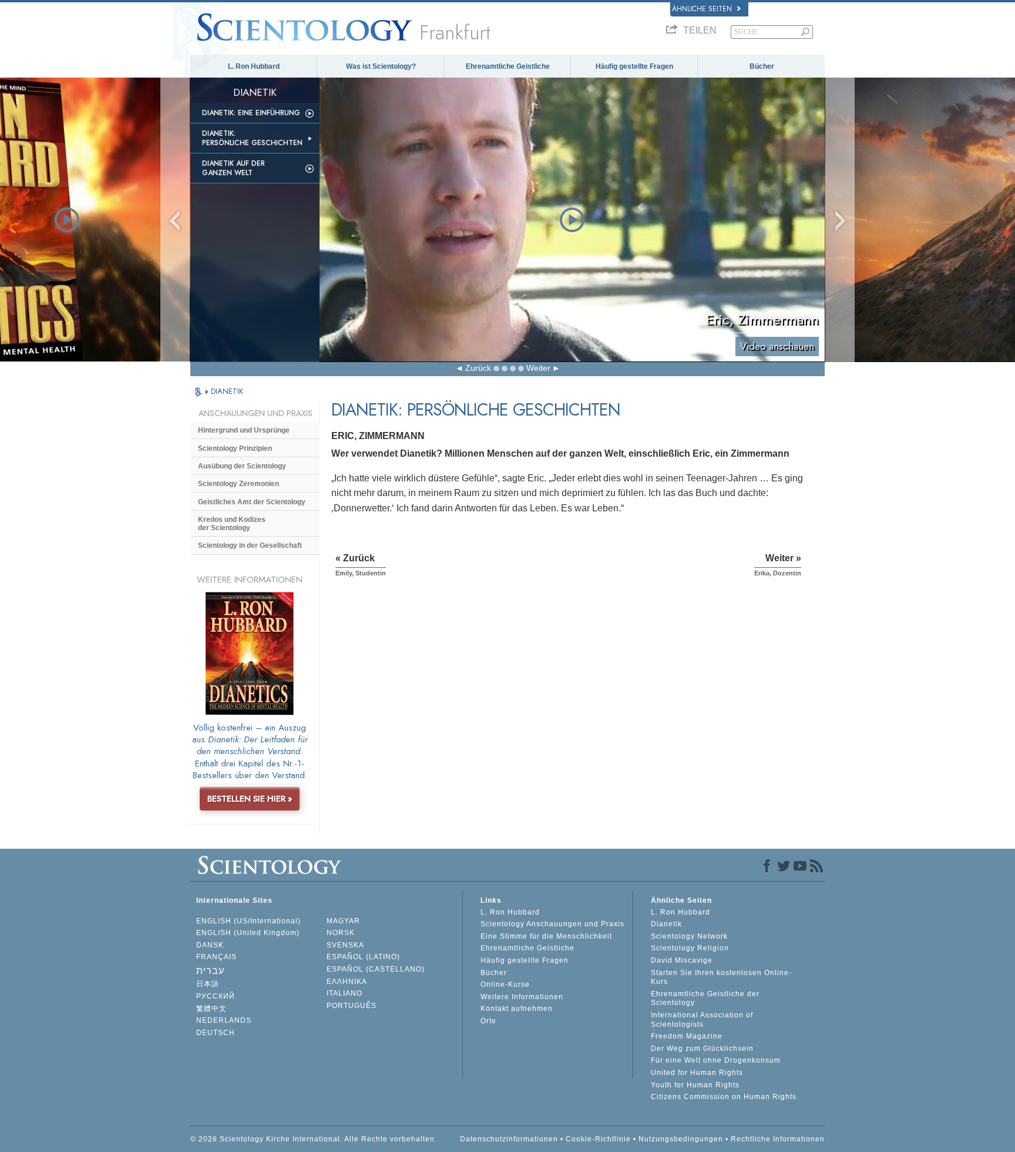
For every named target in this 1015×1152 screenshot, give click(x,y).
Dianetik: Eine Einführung (251, 113)
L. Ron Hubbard (254, 66)
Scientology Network (689, 936)
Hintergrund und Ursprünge (244, 430)
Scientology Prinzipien (235, 448)
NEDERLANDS (223, 1020)
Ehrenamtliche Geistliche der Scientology (705, 998)
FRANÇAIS (216, 957)
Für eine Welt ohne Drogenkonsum (716, 1060)
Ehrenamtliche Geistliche (508, 66)
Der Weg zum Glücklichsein (702, 1048)
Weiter (538, 368)
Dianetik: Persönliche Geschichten (252, 138)
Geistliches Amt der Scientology (251, 502)
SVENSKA (345, 945)
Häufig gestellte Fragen (634, 66)
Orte (488, 1021)
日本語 (207, 984)
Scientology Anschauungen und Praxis (552, 924)
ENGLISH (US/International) (248, 921)
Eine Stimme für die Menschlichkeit (546, 936)
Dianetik (666, 924)
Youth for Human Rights (695, 1085)
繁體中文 (211, 1008)
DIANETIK (227, 391)
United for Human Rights (697, 1073)
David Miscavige (681, 960)
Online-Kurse (505, 984)
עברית (210, 971)
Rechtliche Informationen (778, 1139)
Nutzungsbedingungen (680, 1139)
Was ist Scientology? (381, 66)
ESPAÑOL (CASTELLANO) (376, 969)
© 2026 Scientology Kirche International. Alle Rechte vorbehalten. (313, 1139)
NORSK (341, 933)
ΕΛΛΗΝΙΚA (347, 981)
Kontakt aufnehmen (516, 1008)
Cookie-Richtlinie (598, 1139)
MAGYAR (343, 921)
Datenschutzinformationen (509, 1139)
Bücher (762, 66)
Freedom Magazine (686, 1036)
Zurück (478, 368)
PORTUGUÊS (352, 1006)
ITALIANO (344, 993)
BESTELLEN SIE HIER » (250, 799)
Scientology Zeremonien (238, 484)
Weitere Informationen (521, 997)
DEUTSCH (215, 1033)
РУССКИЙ (215, 996)
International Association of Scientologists (702, 1020)
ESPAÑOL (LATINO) (363, 957)
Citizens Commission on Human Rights (723, 1097)
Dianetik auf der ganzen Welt (233, 168)
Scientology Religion (690, 948)
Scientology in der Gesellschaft (250, 545)
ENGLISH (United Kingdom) (248, 933)
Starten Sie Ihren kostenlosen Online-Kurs (721, 977)
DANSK (210, 945)
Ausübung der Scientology (242, 466)
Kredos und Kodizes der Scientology (231, 523)
